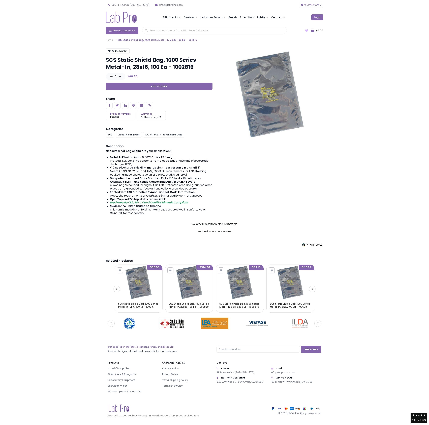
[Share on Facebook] (109, 105)
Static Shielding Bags (129, 134)
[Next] (312, 289)
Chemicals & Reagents (122, 374)
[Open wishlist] (306, 30)
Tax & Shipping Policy (175, 380)
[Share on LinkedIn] (125, 105)
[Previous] (116, 289)
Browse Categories (124, 30)
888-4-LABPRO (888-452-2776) (235, 372)
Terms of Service (172, 385)
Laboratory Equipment (121, 380)
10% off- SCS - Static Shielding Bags (163, 134)
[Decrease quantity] (111, 77)
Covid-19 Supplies (119, 368)
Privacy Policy (170, 368)
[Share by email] (141, 105)
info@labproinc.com (283, 372)
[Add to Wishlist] (120, 270)
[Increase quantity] (120, 77)
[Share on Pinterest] (133, 105)
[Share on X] (117, 105)
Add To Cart (159, 86)
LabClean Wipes (118, 385)
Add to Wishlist (119, 51)
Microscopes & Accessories (125, 391)
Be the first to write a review (214, 231)
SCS (110, 134)
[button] (214, 231)
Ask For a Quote (312, 4)
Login (317, 17)
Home (109, 39)
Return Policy (170, 374)
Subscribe (311, 349)
